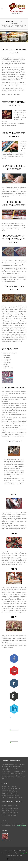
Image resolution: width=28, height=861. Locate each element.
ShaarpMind (23, 853)
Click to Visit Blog (21, 825)
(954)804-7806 (17, 13)
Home (3, 25)
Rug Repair (9, 25)
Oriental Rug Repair (20, 25)
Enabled (19, 859)
